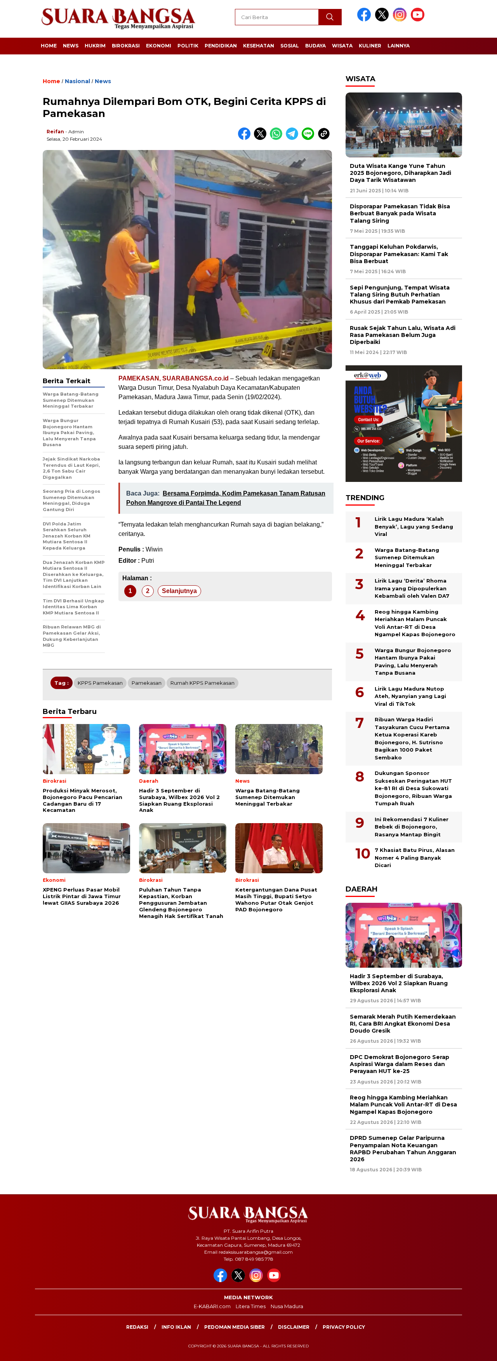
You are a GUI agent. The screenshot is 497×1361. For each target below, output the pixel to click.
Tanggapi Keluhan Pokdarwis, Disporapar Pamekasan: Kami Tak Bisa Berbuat (399, 253)
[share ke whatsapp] (278, 138)
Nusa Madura (287, 1306)
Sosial (289, 46)
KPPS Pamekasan (100, 683)
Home (49, 46)
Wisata (342, 46)
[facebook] (365, 20)
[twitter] (383, 20)
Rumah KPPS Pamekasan (202, 683)
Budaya (315, 46)
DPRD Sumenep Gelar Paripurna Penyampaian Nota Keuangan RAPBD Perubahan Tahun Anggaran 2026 (403, 1148)
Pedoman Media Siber (234, 1327)
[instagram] (401, 20)
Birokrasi (126, 46)
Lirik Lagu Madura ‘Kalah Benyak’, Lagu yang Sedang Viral (414, 526)
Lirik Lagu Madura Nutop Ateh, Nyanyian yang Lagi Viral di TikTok (410, 696)
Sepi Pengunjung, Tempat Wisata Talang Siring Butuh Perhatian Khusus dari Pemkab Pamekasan (400, 294)
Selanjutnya (179, 591)
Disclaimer (293, 1327)
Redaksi (137, 1327)
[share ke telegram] (294, 138)
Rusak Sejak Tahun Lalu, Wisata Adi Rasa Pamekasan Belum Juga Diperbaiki (402, 335)
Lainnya (399, 46)
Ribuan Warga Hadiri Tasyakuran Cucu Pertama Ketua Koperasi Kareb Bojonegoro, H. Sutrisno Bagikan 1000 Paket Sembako (412, 738)
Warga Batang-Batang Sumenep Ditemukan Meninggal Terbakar (407, 557)
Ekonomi (158, 46)
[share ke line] (310, 138)
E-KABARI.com (212, 1306)
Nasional (77, 81)
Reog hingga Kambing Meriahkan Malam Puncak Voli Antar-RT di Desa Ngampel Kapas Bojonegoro (415, 623)
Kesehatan (258, 46)
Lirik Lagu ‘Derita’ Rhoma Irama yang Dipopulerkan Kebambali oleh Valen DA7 (412, 588)
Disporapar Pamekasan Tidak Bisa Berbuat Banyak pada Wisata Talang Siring (400, 213)
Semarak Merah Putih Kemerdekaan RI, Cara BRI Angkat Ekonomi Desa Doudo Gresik (403, 1023)
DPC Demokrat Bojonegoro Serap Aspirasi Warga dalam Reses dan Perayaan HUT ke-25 (399, 1064)
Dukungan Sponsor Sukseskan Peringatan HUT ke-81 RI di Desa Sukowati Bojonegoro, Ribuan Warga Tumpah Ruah (413, 788)
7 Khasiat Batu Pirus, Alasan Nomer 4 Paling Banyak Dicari (415, 857)
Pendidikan (221, 46)
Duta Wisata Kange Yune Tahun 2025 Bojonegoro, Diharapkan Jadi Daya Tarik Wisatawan (400, 172)
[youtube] (419, 20)
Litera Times (251, 1306)
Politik (187, 46)
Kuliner (370, 46)
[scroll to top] (476, 1349)
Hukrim (95, 46)
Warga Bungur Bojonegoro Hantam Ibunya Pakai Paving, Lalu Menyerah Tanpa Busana (413, 661)
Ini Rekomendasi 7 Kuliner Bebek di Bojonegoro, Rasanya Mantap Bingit (411, 827)
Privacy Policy (344, 1327)
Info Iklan (176, 1327)
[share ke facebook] (246, 138)
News (70, 46)
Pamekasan (147, 683)
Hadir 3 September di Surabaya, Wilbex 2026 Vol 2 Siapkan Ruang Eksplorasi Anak (399, 983)
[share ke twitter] (262, 138)
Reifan (55, 131)
